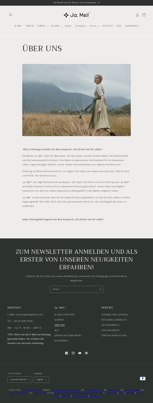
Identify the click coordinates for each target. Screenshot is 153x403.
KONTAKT (59, 320)
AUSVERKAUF (61, 341)
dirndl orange (111, 393)
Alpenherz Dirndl (82, 393)
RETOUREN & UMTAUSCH (114, 320)
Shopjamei (25, 390)
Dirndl (39, 390)
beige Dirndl (59, 393)
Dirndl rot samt (39, 393)
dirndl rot (130, 393)
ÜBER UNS (60, 325)
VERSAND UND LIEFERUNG (114, 315)
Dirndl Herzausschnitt (19, 393)
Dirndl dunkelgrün (72, 390)
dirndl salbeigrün (79, 396)
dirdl (121, 393)
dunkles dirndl (96, 393)
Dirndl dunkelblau (132, 390)
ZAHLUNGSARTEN (110, 330)
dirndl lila (70, 393)
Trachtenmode (57, 390)
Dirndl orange (113, 390)
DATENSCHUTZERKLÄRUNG (68, 335)
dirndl (33, 390)
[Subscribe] (100, 289)
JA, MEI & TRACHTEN (65, 315)
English (40, 379)
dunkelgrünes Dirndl (94, 390)
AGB (57, 330)
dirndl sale (94, 396)
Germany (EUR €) (18, 379)
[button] (10, 15)
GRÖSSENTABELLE (110, 325)
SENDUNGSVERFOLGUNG (114, 335)
